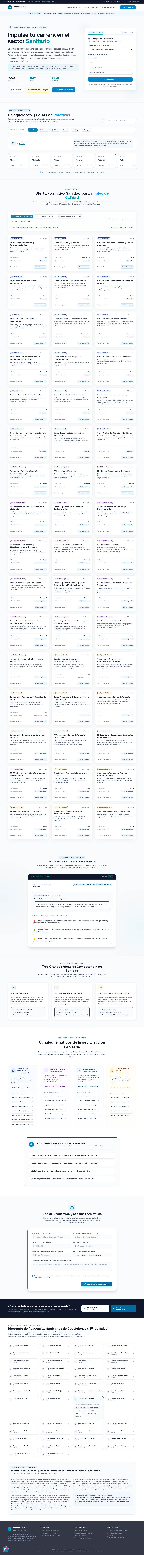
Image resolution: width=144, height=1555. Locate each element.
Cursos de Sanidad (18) (44, 216)
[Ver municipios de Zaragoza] (68, 1454)
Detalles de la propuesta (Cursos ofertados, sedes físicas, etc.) (52, 1260)
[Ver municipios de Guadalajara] (101, 1376)
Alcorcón (77, 1413)
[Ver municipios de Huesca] (68, 1384)
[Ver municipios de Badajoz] (101, 1353)
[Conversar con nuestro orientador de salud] (6, 1549)
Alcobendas (78, 1416)
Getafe (93, 1410)
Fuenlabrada (78, 1410)
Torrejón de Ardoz (87, 1413)
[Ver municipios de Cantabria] (133, 1361)
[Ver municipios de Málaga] (133, 1399)
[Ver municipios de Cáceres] (68, 1361)
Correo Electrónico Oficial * (81, 1242)
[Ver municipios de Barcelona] (133, 1353)
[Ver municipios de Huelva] (36, 1384)
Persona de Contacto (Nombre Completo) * (87, 1233)
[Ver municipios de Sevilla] (133, 1431)
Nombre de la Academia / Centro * (42, 1233)
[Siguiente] (135, 161)
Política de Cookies (80, 1535)
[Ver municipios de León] (133, 1391)
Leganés (86, 1410)
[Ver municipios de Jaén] (133, 1384)
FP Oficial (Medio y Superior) (50, 1533)
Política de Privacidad (80, 1530)
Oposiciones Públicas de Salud (50, 1535)
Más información (40, 267)
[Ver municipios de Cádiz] (101, 1361)
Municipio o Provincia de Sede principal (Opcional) (47, 1251)
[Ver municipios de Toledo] (36, 1446)
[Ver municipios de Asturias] (36, 1353)
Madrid (77, 1407)
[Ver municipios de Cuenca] (133, 1369)
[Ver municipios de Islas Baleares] (101, 1384)
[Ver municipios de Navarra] (68, 1424)
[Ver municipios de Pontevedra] (36, 1431)
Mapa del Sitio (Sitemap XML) (83, 1538)
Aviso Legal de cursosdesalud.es (84, 1533)
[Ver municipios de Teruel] (133, 1439)
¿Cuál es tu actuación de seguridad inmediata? (50, 916)
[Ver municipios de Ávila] (68, 1353)
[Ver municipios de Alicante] (101, 1346)
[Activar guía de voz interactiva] (122, 32)
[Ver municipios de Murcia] (36, 1424)
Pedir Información (128, 7)
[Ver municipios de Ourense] (101, 1424)
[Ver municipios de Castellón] (36, 1369)
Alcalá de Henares (93, 1407)
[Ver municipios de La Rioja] (68, 1391)
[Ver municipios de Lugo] (68, 1399)
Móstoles (83, 1407)
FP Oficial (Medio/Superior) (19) (69, 216)
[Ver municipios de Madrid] (101, 1399)
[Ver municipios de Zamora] (36, 1454)
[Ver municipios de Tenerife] (101, 1439)
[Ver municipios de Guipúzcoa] (133, 1376)
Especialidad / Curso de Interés (100, 45)
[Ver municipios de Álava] (36, 1346)
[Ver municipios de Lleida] (36, 1399)
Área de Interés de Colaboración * (84, 1251)
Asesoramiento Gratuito (63, 90)
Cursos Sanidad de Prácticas (50, 1530)
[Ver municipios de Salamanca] (68, 1431)
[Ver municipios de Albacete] (68, 1346)
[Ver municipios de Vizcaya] (133, 1446)
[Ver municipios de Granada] (68, 1376)
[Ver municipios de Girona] (36, 1376)
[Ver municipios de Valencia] (68, 1446)
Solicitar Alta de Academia (98, 1284)
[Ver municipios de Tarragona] (68, 1439)
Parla (95, 1413)
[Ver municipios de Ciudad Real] (68, 1369)
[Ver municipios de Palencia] (133, 1424)
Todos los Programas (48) (22, 216)
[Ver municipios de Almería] (133, 1346)
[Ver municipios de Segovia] (101, 1431)
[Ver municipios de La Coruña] (36, 1391)
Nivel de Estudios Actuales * (99, 54)
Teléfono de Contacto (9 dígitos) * (42, 1242)
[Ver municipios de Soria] (36, 1439)
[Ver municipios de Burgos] (36, 1361)
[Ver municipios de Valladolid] (101, 1446)
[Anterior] (9, 161)
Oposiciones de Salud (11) (22, 221)
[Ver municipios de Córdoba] (101, 1369)
